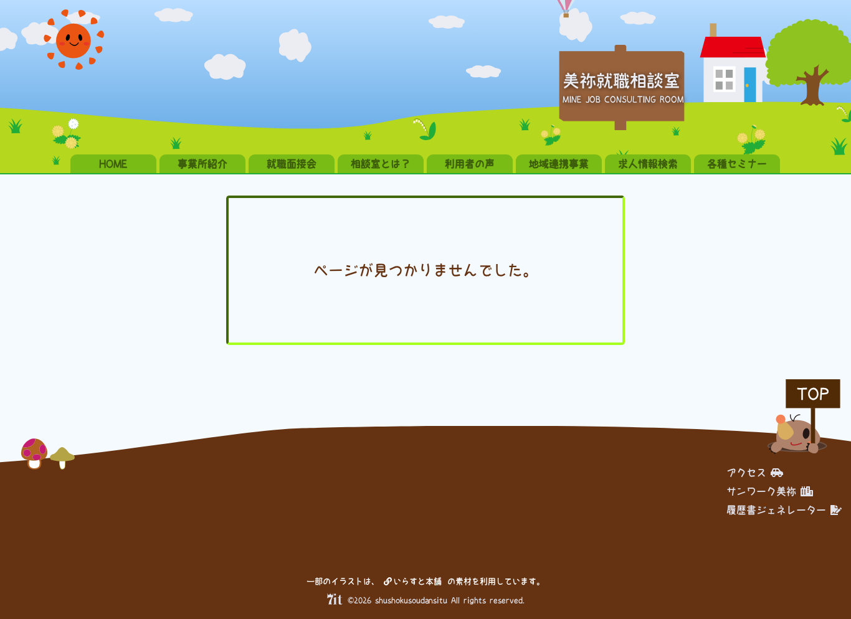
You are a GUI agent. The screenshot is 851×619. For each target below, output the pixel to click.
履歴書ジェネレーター (776, 510)
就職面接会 (291, 164)
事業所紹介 (202, 164)
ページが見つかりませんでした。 (425, 270)
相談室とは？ (381, 164)
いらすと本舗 (419, 581)
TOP (813, 394)
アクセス (746, 473)
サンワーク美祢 (761, 491)
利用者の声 (470, 164)
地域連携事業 (559, 164)
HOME (113, 164)
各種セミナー (737, 164)
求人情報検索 (648, 164)
